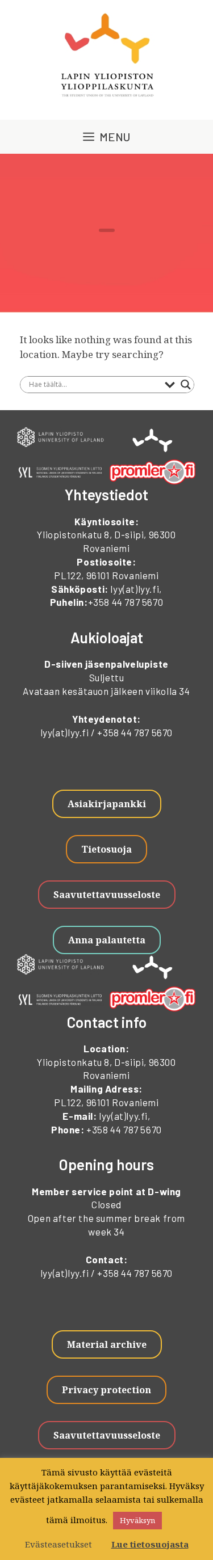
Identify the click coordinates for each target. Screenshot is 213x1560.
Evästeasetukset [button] (58, 1544)
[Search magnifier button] (186, 385)
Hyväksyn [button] (137, 1520)
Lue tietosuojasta (150, 1544)
